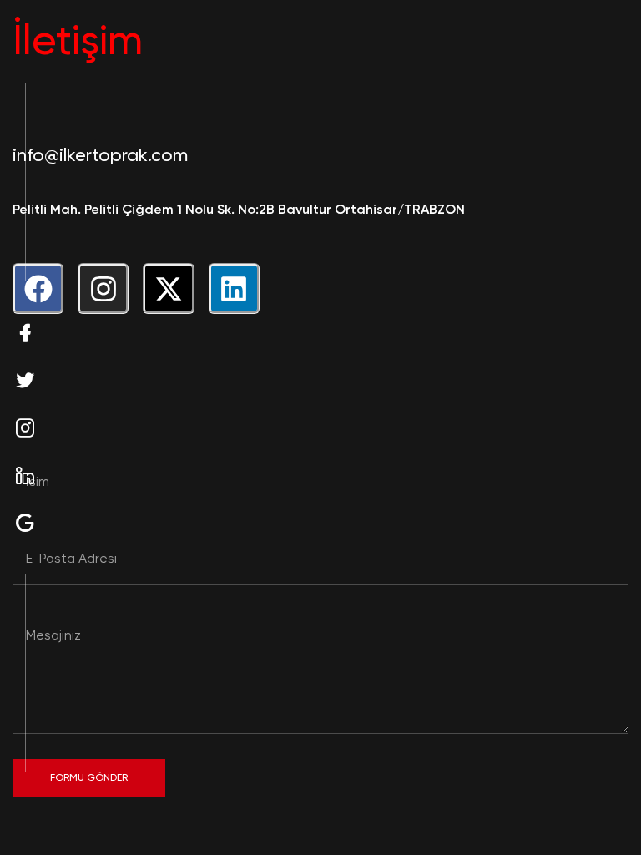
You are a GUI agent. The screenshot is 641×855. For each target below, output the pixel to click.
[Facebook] (38, 288)
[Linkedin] (234, 288)
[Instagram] (103, 288)
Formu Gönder (89, 777)
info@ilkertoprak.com (100, 154)
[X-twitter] (168, 288)
